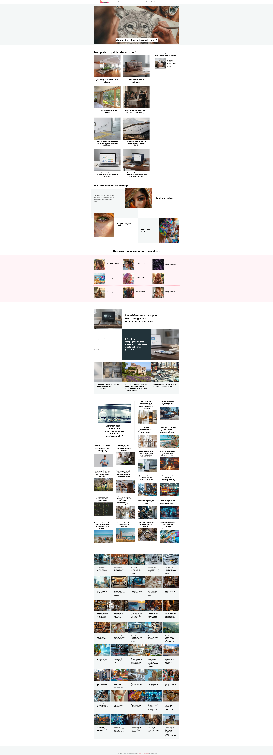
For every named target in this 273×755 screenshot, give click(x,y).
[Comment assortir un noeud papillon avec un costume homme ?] (136, 719)
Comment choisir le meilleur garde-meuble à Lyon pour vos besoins (108, 386)
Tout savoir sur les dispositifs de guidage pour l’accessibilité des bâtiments (107, 143)
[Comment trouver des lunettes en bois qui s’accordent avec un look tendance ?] (171, 650)
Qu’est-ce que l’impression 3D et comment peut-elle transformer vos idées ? (170, 570)
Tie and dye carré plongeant (141, 264)
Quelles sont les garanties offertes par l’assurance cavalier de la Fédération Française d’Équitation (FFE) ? (170, 732)
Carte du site (140, 753)
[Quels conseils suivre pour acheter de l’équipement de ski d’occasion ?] (147, 489)
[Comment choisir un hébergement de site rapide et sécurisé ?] (107, 160)
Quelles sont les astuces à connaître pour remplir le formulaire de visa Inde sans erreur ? (136, 660)
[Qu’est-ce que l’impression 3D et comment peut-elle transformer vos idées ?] (171, 559)
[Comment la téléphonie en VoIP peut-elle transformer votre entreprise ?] (119, 719)
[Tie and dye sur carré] (99, 278)
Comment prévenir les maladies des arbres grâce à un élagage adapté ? (102, 473)
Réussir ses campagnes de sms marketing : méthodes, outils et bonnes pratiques (136, 344)
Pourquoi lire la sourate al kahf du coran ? (170, 591)
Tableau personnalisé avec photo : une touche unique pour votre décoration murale (123, 474)
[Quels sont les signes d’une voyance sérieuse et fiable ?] (169, 463)
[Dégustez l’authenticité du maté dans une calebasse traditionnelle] (171, 695)
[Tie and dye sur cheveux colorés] (128, 278)
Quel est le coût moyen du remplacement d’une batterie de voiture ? (168, 478)
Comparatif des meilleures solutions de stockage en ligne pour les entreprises (136, 174)
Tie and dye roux (170, 278)
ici (137, 753)
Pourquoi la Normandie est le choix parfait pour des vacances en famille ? (102, 525)
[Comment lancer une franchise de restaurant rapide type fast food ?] (102, 605)
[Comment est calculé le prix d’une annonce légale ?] (165, 372)
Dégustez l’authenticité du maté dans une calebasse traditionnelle (169, 706)
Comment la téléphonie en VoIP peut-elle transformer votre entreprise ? (119, 730)
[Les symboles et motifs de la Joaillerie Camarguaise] (119, 605)
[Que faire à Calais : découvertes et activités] (125, 535)
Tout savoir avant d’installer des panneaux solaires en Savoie (136, 143)
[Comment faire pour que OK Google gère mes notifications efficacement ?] (147, 465)
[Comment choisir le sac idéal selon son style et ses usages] (160, 63)
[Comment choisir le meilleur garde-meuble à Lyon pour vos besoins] (108, 372)
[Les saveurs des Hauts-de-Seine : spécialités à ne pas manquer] (125, 458)
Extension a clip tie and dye (141, 292)
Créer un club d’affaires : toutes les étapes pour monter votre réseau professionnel (136, 112)
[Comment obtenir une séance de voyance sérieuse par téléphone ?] (153, 605)
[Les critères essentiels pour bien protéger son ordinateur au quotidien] (108, 319)
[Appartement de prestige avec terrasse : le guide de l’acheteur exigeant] (107, 66)
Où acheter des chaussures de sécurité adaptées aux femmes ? (102, 570)
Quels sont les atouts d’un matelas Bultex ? (136, 684)
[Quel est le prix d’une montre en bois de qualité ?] (147, 534)
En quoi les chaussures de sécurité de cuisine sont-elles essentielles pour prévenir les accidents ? (153, 662)
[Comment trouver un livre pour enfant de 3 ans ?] (171, 675)
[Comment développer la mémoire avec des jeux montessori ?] (119, 675)
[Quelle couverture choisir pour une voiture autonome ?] (169, 413)
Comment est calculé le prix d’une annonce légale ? (164, 385)
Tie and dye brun (112, 292)
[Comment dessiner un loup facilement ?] (136, 25)
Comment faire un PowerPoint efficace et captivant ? (136, 591)
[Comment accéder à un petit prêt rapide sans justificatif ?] (119, 627)
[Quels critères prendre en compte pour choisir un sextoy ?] (119, 559)
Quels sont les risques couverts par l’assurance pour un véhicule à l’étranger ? (168, 429)
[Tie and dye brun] (99, 292)
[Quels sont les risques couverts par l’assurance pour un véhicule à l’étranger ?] (169, 441)
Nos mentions (146, 753)
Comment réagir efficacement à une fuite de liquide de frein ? (119, 660)
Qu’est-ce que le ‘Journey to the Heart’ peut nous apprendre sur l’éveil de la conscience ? (170, 638)
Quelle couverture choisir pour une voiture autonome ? (168, 403)
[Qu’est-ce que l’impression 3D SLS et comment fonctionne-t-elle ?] (153, 559)
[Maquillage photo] (169, 230)
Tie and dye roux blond (170, 292)
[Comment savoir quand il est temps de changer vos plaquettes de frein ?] (153, 627)
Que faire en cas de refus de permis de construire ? (102, 591)
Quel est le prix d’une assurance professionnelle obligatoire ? (136, 80)
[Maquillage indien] (138, 198)
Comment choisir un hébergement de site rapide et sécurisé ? (107, 174)
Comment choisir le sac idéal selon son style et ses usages (171, 63)
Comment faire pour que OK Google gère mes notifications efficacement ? (146, 454)
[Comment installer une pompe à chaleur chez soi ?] (147, 512)
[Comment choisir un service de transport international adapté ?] (169, 512)
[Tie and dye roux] (158, 278)
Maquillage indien (164, 198)
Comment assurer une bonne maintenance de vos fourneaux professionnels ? (114, 431)
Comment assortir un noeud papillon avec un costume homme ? (136, 729)
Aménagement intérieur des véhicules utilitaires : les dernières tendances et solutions (119, 593)
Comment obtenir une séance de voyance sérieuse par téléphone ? (153, 616)
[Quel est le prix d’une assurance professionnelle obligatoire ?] (136, 66)
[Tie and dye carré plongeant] (128, 264)
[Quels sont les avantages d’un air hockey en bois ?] (136, 695)
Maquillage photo (145, 230)
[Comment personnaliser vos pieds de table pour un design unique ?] (147, 441)
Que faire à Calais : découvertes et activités (123, 524)
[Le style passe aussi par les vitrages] (107, 97)
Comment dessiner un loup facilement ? (136, 40)
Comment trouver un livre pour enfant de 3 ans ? (170, 684)
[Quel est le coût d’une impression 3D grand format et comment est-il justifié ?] (136, 627)
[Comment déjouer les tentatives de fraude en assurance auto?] (102, 695)
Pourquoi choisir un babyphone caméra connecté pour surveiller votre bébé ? (153, 592)
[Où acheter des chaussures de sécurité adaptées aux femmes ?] (102, 559)
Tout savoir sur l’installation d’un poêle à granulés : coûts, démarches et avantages (146, 405)
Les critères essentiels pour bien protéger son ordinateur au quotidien (141, 318)
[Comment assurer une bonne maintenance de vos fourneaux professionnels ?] (114, 413)
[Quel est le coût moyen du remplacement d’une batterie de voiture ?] (169, 489)
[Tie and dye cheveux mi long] (99, 264)
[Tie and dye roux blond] (158, 292)
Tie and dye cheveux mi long (113, 264)
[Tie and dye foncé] (158, 264)
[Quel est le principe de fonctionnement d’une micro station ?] (102, 675)
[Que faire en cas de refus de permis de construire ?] (102, 581)
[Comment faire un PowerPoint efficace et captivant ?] (136, 581)
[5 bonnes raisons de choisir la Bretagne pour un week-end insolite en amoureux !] (136, 605)
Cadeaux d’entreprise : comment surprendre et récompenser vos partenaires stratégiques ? (102, 448)
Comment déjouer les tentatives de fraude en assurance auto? (102, 706)
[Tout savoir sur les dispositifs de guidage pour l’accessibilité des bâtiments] (107, 129)
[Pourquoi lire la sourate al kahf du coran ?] (171, 581)
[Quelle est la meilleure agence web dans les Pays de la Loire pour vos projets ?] (136, 559)
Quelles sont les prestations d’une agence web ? (102, 498)
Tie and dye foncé (170, 264)
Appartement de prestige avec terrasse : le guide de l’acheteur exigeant (107, 80)
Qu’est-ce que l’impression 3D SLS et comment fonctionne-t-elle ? (153, 570)
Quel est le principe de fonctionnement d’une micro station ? (102, 685)
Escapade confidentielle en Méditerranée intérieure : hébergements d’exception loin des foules (136, 387)
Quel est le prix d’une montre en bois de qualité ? (146, 524)
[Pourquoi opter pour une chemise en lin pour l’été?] (153, 675)
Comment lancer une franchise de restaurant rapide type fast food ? (102, 616)
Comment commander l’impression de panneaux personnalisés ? (167, 525)
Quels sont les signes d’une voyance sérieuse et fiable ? (167, 453)
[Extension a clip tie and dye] (128, 292)
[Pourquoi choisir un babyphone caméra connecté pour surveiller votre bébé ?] (153, 581)
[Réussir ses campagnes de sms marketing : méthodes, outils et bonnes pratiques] (165, 344)
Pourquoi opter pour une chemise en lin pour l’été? (153, 684)
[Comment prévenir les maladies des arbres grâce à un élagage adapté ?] (103, 484)
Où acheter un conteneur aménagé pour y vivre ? (102, 729)
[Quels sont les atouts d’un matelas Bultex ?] (136, 675)
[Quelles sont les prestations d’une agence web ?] (103, 509)
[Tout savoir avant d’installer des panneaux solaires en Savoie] (136, 129)
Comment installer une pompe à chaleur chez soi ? (146, 502)
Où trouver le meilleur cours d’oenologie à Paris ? (102, 637)
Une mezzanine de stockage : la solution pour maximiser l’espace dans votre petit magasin (123, 500)
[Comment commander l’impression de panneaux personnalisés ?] (169, 536)
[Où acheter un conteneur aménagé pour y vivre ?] (102, 719)
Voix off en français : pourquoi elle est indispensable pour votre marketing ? (170, 616)
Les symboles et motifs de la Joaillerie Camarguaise (118, 616)
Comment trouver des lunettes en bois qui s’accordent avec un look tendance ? (170, 660)
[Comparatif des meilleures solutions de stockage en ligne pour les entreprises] (136, 160)
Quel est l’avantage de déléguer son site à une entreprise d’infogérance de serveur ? (153, 707)
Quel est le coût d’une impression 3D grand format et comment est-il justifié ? (136, 638)
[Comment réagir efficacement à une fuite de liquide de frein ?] (119, 650)
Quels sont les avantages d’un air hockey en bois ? (136, 705)
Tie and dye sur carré (113, 278)
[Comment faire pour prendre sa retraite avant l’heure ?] (102, 650)
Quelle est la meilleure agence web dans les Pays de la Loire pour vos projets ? (136, 570)
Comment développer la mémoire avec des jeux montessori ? (119, 685)
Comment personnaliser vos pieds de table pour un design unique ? (146, 429)
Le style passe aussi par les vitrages (107, 111)
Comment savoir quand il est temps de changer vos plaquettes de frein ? (153, 638)
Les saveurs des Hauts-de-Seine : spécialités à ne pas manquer (124, 447)
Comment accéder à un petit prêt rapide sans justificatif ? (119, 637)
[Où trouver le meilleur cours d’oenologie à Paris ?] (102, 627)
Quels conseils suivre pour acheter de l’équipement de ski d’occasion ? (146, 478)
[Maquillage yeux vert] (104, 225)
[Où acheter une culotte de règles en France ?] (119, 695)
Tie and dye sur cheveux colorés (141, 278)
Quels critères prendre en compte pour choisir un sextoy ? (119, 570)
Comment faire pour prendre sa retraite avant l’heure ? (102, 659)
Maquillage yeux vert (124, 224)
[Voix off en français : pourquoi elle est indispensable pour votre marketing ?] (171, 605)
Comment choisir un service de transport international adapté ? (168, 502)
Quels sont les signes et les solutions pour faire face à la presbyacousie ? (153, 730)
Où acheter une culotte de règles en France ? (118, 705)
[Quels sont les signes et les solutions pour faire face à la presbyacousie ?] (153, 719)
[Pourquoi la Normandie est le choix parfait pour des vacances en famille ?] (103, 536)
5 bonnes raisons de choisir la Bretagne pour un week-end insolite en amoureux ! (136, 616)
